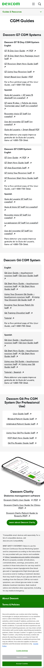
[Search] (39, 4)
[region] (22, 638)
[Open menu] (33, 4)
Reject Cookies (22, 657)
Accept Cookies (22, 664)
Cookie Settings (22, 651)
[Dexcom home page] (11, 4)
